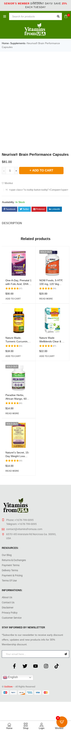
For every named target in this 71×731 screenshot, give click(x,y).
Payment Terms (10, 565)
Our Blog (7, 555)
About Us (7, 597)
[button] (13, 298)
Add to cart (42, 170)
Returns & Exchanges (14, 560)
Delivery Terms (10, 570)
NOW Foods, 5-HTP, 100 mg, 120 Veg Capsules (51, 284)
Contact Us (8, 602)
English (12, 677)
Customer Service (11, 617)
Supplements (17, 43)
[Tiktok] (56, 666)
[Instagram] (46, 666)
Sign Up (65, 654)
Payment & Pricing (12, 575)
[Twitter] (25, 666)
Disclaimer (7, 607)
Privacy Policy (9, 612)
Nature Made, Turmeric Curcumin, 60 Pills (16, 341)
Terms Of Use (9, 580)
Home (5, 43)
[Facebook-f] (14, 666)
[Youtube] (35, 666)
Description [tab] (12, 223)
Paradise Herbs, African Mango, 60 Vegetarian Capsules (17, 399)
